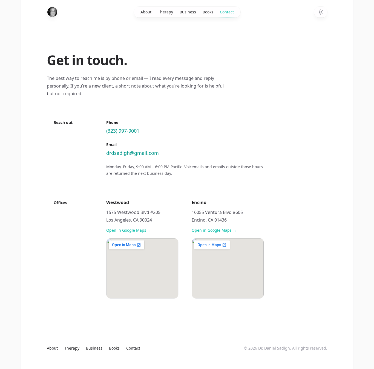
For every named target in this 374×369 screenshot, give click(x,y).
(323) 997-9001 (122, 130)
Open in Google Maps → (128, 230)
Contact (227, 11)
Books (208, 11)
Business (188, 11)
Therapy (165, 11)
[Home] (52, 12)
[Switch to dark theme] (320, 12)
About (145, 11)
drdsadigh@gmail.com (132, 153)
